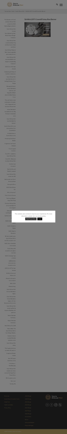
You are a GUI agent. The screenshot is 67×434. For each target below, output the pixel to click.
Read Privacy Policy (31, 219)
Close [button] (39, 219)
